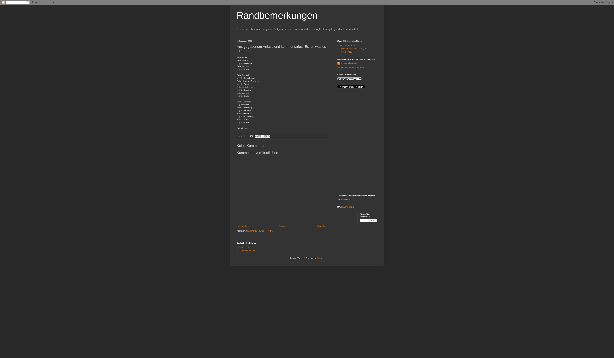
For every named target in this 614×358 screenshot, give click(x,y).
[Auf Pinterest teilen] (268, 136)
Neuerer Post (243, 226)
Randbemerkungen (277, 15)
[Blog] (345, 207)
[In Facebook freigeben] (265, 136)
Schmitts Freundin (349, 63)
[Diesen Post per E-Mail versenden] (256, 136)
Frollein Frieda (346, 52)
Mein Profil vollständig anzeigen (351, 67)
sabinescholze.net (348, 45)
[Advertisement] (357, 142)
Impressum (244, 247)
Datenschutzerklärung (248, 250)
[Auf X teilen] (262, 136)
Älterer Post (322, 226)
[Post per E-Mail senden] (251, 136)
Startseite (283, 226)
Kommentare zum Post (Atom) (260, 231)
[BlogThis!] (259, 136)
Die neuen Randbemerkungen (353, 48)
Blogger (320, 258)
